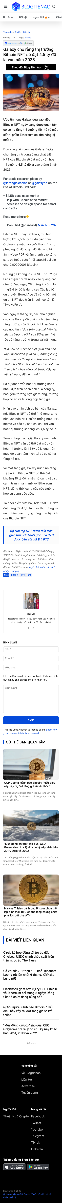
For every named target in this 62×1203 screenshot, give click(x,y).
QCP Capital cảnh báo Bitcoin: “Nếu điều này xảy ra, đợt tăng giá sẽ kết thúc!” (29, 784)
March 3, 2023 (48, 225)
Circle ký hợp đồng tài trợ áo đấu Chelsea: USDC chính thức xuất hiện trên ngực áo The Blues (28, 956)
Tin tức (18, 32)
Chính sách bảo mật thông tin (16, 1194)
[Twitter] (24, 581)
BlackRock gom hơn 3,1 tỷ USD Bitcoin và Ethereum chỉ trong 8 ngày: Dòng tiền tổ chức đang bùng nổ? (30, 993)
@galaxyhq (39, 183)
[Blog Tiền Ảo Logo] (31, 6)
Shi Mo (28, 38)
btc (23, 575)
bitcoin (15, 575)
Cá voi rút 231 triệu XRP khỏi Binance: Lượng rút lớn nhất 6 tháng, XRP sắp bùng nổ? (29, 974)
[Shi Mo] (31, 601)
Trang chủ (8, 32)
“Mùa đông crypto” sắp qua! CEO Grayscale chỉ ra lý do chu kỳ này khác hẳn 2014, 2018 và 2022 (31, 847)
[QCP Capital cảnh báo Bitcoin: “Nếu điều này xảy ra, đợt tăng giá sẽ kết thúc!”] (31, 764)
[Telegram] (32, 581)
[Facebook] (17, 581)
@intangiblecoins (15, 183)
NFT (29, 575)
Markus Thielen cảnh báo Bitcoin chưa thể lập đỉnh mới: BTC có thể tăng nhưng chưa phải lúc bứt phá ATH (30, 912)
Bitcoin (26, 32)
